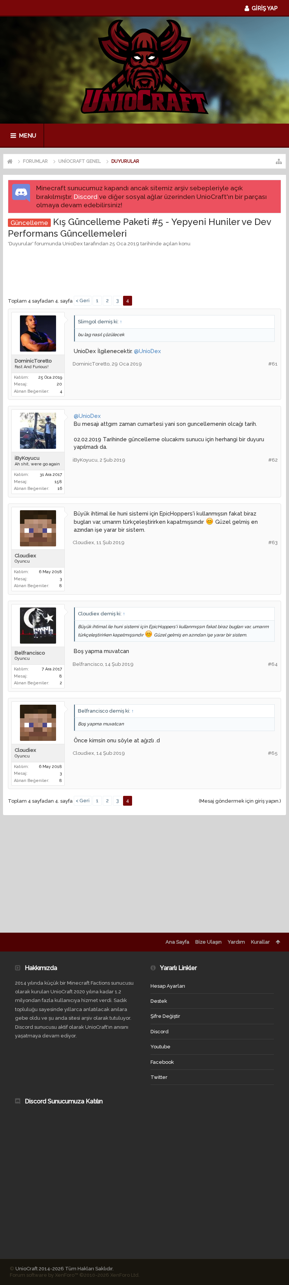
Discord (85, 196)
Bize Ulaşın (208, 942)
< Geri (83, 300)
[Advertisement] (145, 270)
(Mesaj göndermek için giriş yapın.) (240, 801)
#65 (273, 753)
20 (59, 384)
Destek (159, 1001)
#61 (273, 364)
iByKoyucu (27, 458)
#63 (273, 542)
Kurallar (260, 942)
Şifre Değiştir (165, 1016)
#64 (273, 664)
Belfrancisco (30, 653)
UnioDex (72, 243)
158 (58, 481)
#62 (273, 460)
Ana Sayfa (177, 942)
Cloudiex (25, 555)
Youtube (160, 1046)
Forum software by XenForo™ (75, 1275)
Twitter (159, 1077)
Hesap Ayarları (168, 986)
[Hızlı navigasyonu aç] (279, 161)
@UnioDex (147, 351)
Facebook (162, 1062)
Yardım (236, 942)
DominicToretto (33, 361)
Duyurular (20, 243)
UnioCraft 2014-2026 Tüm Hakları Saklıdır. (64, 1268)
